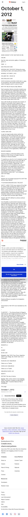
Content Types (18, 460)
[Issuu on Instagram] (15, 514)
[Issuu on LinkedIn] (7, 514)
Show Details (20, 264)
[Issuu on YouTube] (19, 514)
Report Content (5, 499)
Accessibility (4, 506)
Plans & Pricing (5, 467)
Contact (3, 474)
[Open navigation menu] (2, 2)
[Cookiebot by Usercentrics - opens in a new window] (20, 241)
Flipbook (17, 467)
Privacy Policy (5, 260)
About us (3, 460)
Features (17, 464)
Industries (17, 471)
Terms (2, 492)
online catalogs (22, 429)
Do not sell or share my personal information (14, 275)
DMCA (3, 502)
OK (14, 269)
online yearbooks (12, 429)
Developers (4, 482)
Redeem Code (5, 486)
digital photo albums (8, 431)
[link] (23, 2)
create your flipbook (14, 433)
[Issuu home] (12, 2)
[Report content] (25, 392)
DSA (2, 504)
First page (3, 386)
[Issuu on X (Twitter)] (11, 514)
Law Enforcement (6, 497)
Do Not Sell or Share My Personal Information (12, 509)
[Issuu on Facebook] (3, 514)
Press (2, 471)
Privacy (3, 494)
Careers (3, 464)
